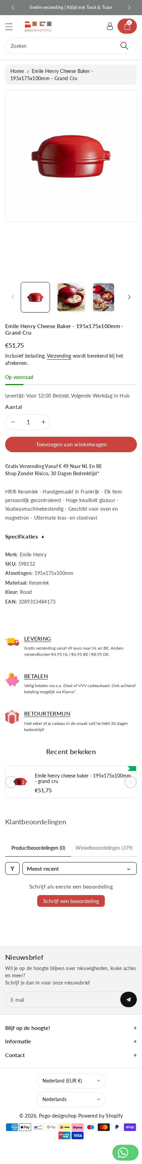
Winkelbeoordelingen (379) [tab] (104, 848)
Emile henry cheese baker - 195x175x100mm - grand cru (83, 778)
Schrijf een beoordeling (71, 901)
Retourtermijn (47, 713)
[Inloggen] (110, 26)
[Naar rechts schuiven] (129, 297)
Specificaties (25, 536)
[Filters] (12, 868)
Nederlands (54, 1099)
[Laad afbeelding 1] (35, 297)
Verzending (59, 356)
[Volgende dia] (129, 7)
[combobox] (71, 46)
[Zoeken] (124, 46)
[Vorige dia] (12, 7)
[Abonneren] (128, 999)
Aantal (13, 406)
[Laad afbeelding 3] (103, 297)
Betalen (36, 676)
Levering (37, 638)
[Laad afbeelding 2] (71, 297)
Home (17, 71)
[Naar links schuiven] (12, 297)
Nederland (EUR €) (62, 1081)
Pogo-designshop (58, 1116)
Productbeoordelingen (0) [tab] (38, 848)
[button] (12, 26)
